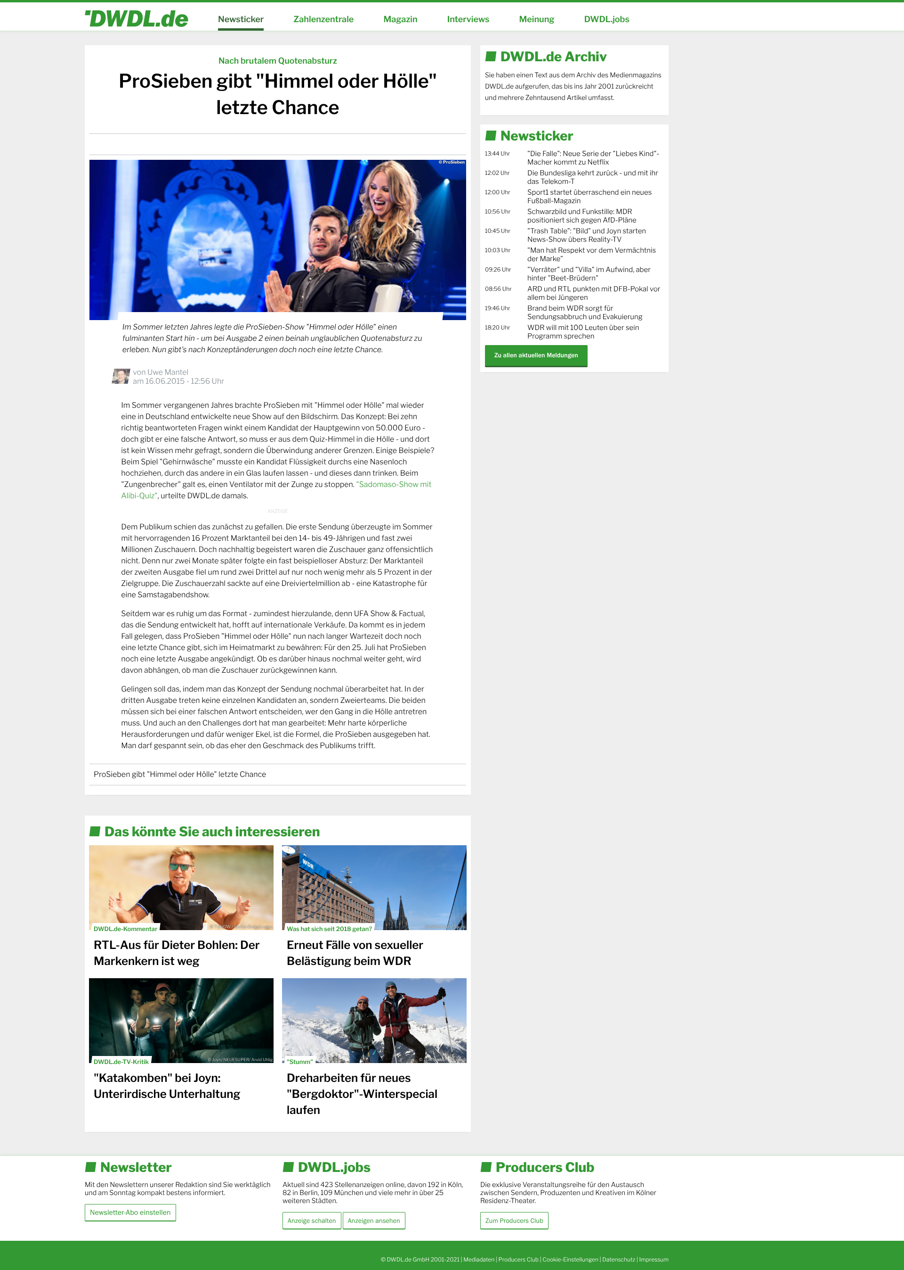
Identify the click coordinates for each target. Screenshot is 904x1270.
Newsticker (241, 20)
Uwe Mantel (167, 372)
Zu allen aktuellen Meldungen (536, 355)
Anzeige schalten (312, 1220)
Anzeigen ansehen (374, 1220)
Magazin (400, 20)
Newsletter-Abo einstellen (130, 1212)
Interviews (468, 20)
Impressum (654, 1259)
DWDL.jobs (607, 20)
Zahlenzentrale (323, 20)
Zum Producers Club (514, 1220)
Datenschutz (618, 1259)
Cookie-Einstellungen (570, 1259)
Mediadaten (478, 1259)
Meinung (537, 20)
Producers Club (519, 1259)
